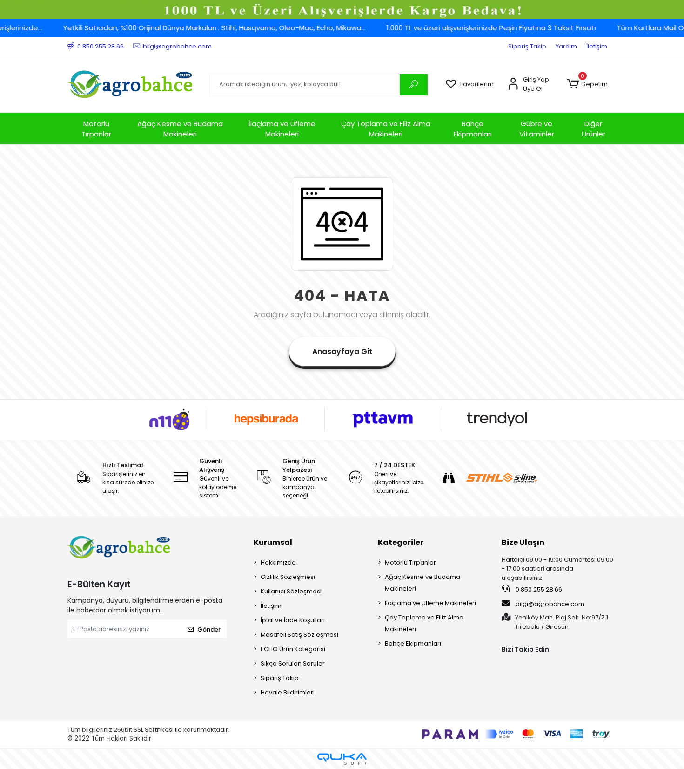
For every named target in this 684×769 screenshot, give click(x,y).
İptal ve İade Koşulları (293, 620)
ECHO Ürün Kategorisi (293, 649)
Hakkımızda (278, 562)
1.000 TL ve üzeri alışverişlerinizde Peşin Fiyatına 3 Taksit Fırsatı (478, 28)
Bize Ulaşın (523, 542)
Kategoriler (400, 542)
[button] (587, 84)
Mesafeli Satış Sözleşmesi (299, 634)
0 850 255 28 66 (538, 589)
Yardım (566, 46)
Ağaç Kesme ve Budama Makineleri (180, 129)
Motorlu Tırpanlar (96, 129)
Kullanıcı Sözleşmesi (291, 591)
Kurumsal (273, 542)
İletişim (596, 46)
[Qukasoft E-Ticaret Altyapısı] (342, 759)
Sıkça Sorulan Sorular (293, 663)
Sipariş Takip (527, 46)
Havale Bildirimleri (288, 692)
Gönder (209, 629)
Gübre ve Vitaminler (536, 129)
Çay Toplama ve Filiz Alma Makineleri (385, 129)
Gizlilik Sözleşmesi (288, 576)
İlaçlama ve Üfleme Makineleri (281, 129)
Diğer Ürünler (593, 129)
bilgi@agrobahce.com (550, 603)
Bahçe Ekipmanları (473, 129)
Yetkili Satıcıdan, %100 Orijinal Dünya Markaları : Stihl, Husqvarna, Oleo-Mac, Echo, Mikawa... (201, 28)
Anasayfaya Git (342, 351)
